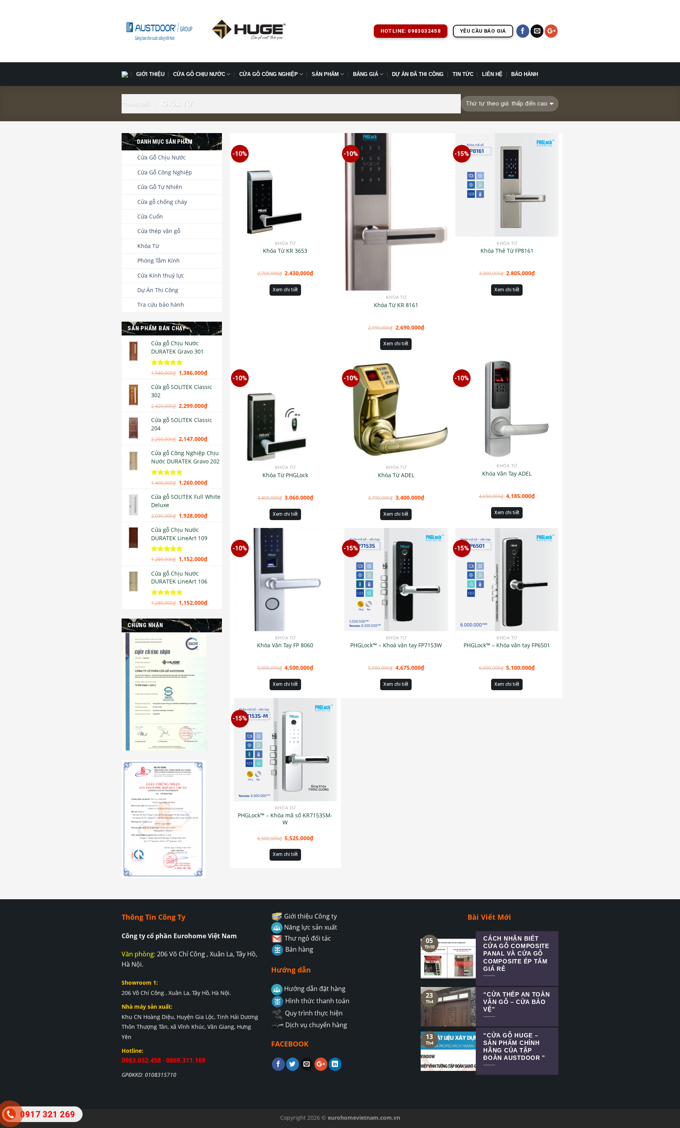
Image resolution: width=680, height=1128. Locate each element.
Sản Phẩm (325, 74)
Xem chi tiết (285, 290)
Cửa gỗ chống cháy (162, 202)
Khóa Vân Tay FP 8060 (285, 645)
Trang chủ (136, 104)
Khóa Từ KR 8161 (396, 305)
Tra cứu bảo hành (160, 304)
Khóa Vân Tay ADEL (507, 473)
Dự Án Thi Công (157, 290)
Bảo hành (524, 74)
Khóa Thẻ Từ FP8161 (507, 250)
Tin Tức (463, 74)
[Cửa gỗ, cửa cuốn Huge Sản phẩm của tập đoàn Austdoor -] (159, 31)
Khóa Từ (148, 246)
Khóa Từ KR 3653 (285, 250)
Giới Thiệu (150, 74)
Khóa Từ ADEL (396, 475)
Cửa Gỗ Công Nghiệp (268, 74)
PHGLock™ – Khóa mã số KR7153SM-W (285, 819)
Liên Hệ (492, 74)
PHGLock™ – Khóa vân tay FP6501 (507, 645)
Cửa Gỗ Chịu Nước (199, 74)
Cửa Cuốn (150, 216)
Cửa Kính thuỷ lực (160, 275)
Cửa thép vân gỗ (158, 231)
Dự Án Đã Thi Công (417, 74)
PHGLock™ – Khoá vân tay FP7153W (396, 645)
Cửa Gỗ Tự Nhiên (159, 187)
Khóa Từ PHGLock (285, 475)
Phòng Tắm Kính (158, 260)
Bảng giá (365, 74)
